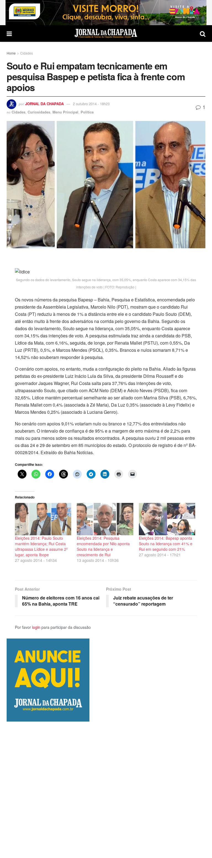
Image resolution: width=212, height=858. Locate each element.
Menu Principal (65, 112)
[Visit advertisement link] (106, 12)
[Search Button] (202, 33)
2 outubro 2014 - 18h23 (91, 103)
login (36, 627)
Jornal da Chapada (44, 103)
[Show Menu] (9, 33)
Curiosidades (39, 112)
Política (87, 112)
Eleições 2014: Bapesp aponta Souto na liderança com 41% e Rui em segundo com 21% (165, 543)
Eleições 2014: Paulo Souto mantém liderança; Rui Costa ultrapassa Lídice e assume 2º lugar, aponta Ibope (41, 546)
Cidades (26, 53)
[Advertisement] (106, 789)
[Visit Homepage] (105, 33)
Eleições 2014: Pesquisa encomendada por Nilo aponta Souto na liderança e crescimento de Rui (103, 546)
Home (11, 53)
